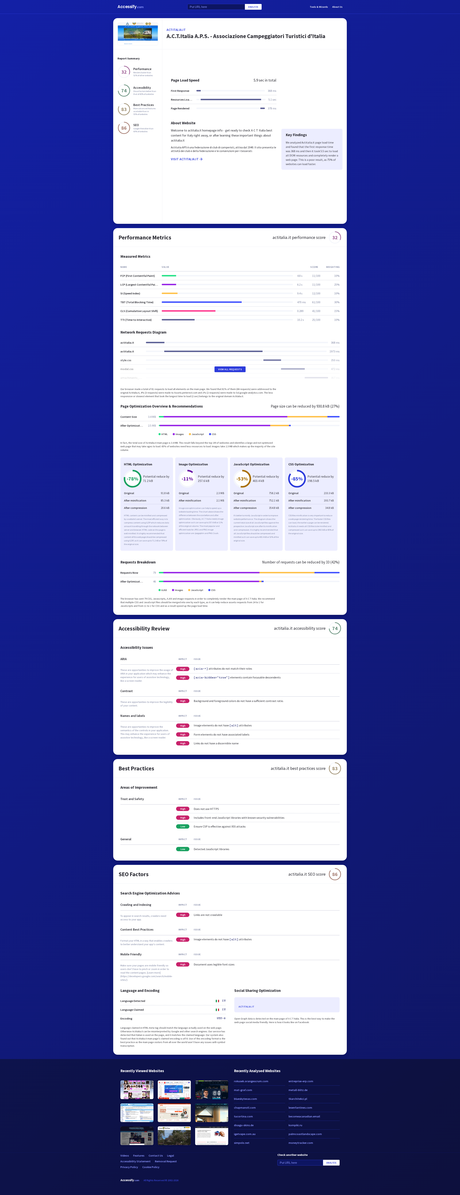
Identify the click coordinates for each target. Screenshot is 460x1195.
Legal (170, 1155)
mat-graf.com (243, 1090)
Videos (124, 1155)
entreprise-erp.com (301, 1081)
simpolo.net (241, 1143)
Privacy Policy (129, 1167)
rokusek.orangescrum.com (251, 1081)
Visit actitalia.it (185, 159)
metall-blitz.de (298, 1090)
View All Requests (230, 369)
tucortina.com (243, 1116)
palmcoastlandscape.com (305, 1134)
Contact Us (156, 1155)
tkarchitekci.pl (298, 1099)
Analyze (253, 6)
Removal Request (166, 1161)
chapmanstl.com (245, 1107)
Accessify (131, 7)
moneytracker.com (301, 1143)
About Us (337, 6)
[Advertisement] (254, 62)
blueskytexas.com (245, 1099)
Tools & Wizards (319, 6)
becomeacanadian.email (304, 1116)
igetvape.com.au (245, 1134)
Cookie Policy (150, 1167)
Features (138, 1155)
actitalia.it (176, 30)
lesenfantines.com (300, 1107)
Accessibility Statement (135, 1161)
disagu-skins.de (244, 1125)
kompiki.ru (295, 1125)
